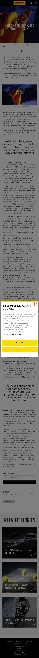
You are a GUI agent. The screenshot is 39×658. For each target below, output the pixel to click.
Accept (19, 349)
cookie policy (16, 334)
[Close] (36, 303)
